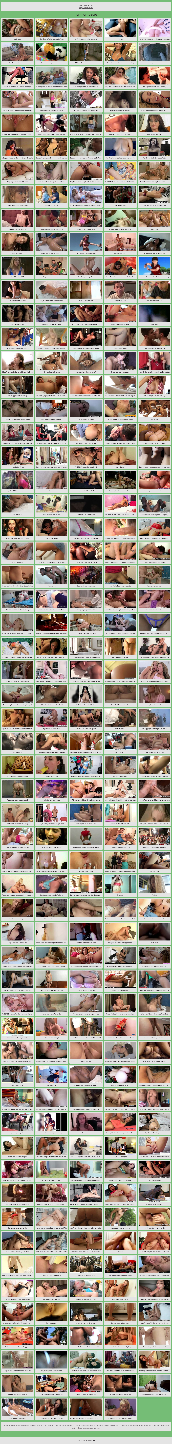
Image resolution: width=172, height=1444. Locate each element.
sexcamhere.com (89, 1441)
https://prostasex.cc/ (86, 8)
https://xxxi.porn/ (84, 5)
